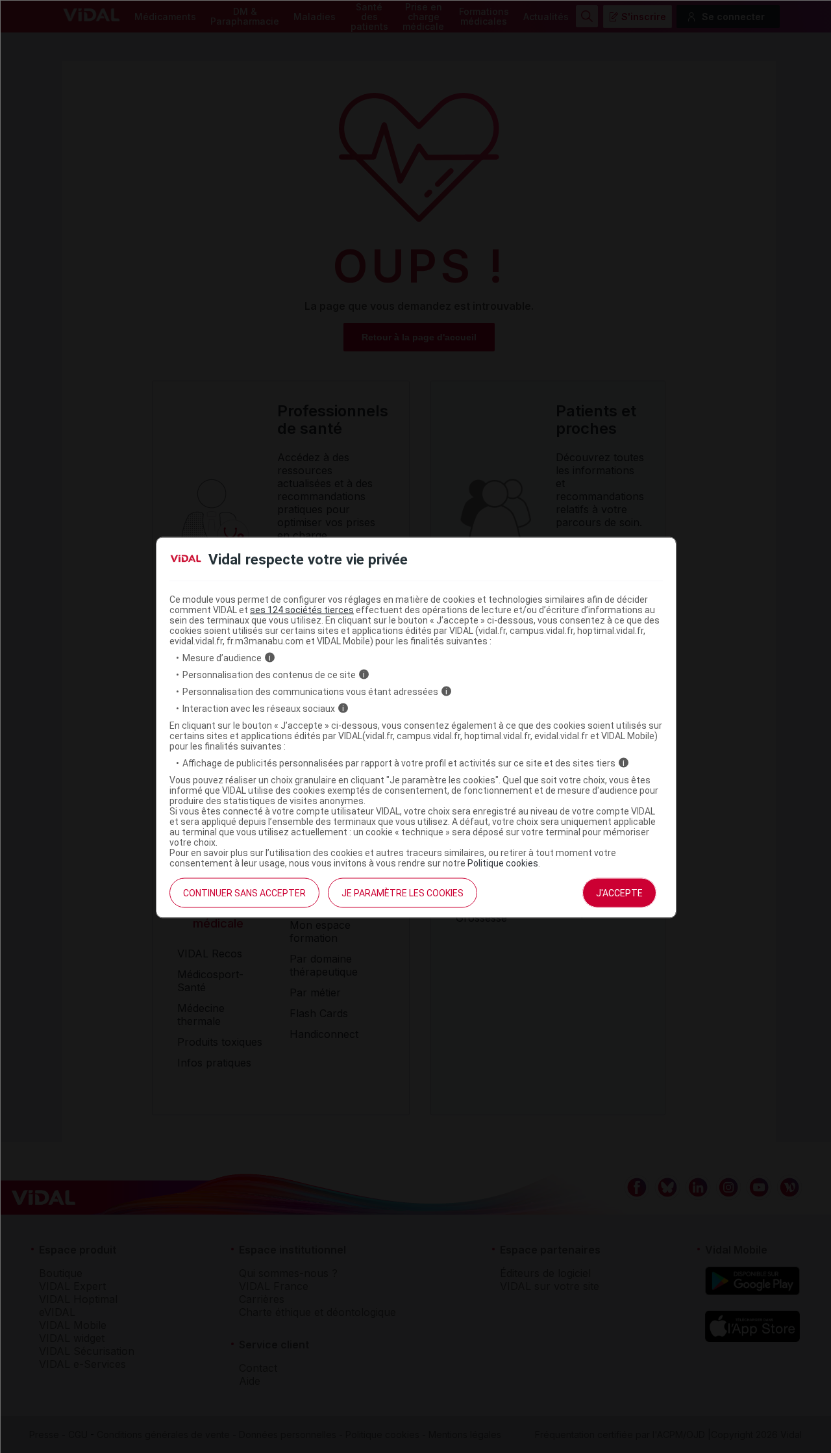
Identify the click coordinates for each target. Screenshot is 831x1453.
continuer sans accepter (244, 892)
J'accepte (619, 892)
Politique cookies (502, 862)
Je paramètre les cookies (402, 892)
